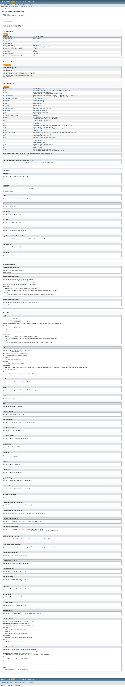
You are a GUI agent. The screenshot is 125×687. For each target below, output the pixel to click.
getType (35, 115)
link (34, 117)
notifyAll (37, 162)
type (34, 55)
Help (33, 1)
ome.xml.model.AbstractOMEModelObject (13, 15)
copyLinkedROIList (38, 102)
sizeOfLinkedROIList (38, 142)
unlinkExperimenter (38, 144)
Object (32, 160)
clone (4, 162)
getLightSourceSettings (39, 108)
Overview (3, 1)
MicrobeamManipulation (9, 69)
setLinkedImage (37, 134)
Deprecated (24, 1)
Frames (17, 4)
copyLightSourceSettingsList (41, 98)
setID (34, 130)
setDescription (37, 127)
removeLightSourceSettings (40, 125)
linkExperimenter (38, 120)
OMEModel (29, 72)
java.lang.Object (5, 14)
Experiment (11, 40)
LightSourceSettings (16, 46)
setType (35, 137)
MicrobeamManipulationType (15, 55)
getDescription (37, 103)
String (10, 38)
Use (17, 1)
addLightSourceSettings (39, 90)
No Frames (22, 4)
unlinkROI (35, 147)
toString (43, 162)
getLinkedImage (37, 112)
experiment (36, 40)
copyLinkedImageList (38, 100)
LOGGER (35, 48)
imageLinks (36, 45)
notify (32, 162)
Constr (12, 6)
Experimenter (11, 41)
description (36, 38)
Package (8, 1)
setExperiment (37, 128)
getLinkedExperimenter (39, 110)
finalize (14, 162)
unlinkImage (36, 145)
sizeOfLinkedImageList (39, 140)
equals (9, 162)
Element (18, 72)
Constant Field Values (10, 181)
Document (43, 92)
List (9, 45)
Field (10, 6)
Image (12, 45)
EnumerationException (30, 282)
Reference (38, 117)
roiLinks (35, 53)
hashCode (26, 162)
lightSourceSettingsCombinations (42, 46)
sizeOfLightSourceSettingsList (41, 139)
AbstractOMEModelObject (14, 26)
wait (48, 162)
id (33, 43)
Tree (20, 1)
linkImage (35, 122)
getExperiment (37, 105)
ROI (12, 53)
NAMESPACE (35, 51)
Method (16, 6)
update (35, 149)
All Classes (30, 4)
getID (34, 107)
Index (29, 1)
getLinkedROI (36, 113)
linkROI (35, 123)
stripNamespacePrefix (22, 156)
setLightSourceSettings (39, 132)
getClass (20, 162)
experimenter (36, 41)
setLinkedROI (36, 135)
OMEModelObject (7, 21)
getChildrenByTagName (9, 156)
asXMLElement (36, 92)
